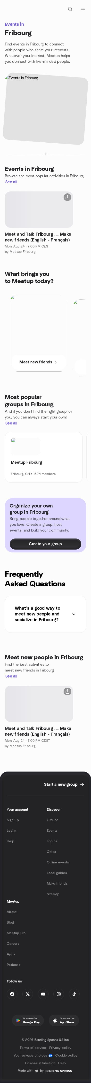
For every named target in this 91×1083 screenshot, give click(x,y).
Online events (58, 862)
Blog (10, 922)
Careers (13, 943)
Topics (52, 841)
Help (10, 841)
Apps (11, 954)
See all (11, 182)
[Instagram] (58, 994)
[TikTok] (74, 994)
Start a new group (60, 784)
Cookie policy (66, 1055)
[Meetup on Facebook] (12, 994)
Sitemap (53, 894)
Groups (53, 820)
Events (52, 830)
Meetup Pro (16, 933)
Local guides (57, 873)
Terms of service (33, 1048)
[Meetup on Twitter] (27, 994)
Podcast (13, 965)
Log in (12, 830)
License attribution (40, 1063)
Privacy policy (60, 1048)
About (12, 912)
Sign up (13, 820)
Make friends (57, 883)
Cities (51, 852)
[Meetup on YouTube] (43, 994)
